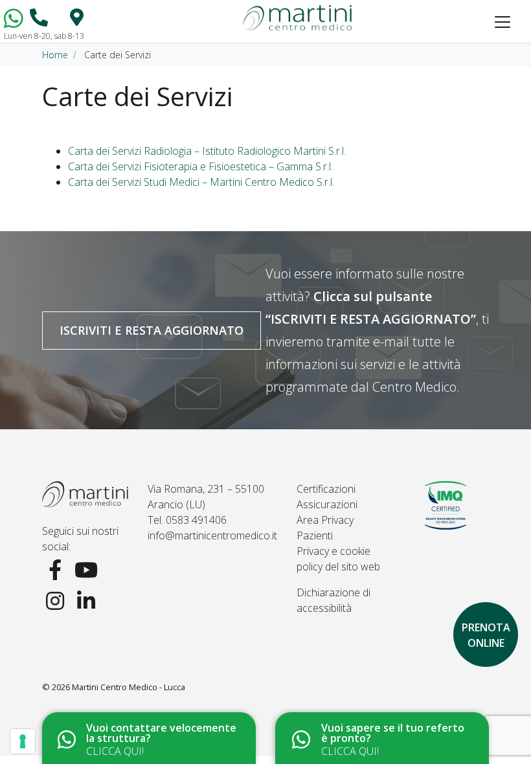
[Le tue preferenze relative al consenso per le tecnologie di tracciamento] (22, 741)
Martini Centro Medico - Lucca (128, 687)
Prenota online (486, 635)
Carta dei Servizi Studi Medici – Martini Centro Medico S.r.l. (201, 182)
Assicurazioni (327, 504)
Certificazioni (326, 489)
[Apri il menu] (502, 22)
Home (55, 55)
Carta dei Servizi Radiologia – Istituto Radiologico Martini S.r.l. (207, 151)
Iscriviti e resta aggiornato (151, 330)
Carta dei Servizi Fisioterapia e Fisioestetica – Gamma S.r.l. (200, 166)
